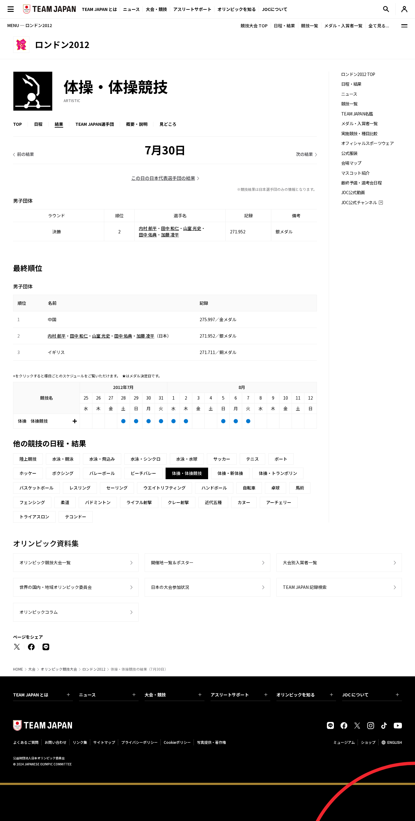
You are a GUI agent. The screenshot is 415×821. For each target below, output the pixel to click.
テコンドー (75, 517)
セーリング (117, 488)
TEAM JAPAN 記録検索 (305, 587)
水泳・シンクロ (145, 459)
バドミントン (98, 502)
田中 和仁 (170, 228)
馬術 (300, 488)
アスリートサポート (192, 9)
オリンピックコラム (38, 612)
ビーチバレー (143, 473)
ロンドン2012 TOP (358, 74)
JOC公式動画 (353, 192)
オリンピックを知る (237, 9)
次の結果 (304, 154)
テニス (252, 459)
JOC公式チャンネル (359, 202)
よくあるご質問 (26, 742)
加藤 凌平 (170, 235)
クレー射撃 (178, 502)
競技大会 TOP (254, 25)
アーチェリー (278, 502)
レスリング (80, 488)
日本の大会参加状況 (170, 587)
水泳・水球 (186, 459)
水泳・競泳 (63, 459)
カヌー (244, 502)
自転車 (249, 488)
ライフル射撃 (139, 502)
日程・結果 (284, 25)
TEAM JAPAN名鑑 (357, 114)
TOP (17, 124)
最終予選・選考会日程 (361, 183)
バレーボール (102, 473)
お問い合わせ (56, 742)
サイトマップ (104, 742)
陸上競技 (27, 459)
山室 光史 (192, 228)
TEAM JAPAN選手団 (94, 124)
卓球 (275, 488)
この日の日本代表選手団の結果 (163, 178)
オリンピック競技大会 (59, 669)
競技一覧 (309, 25)
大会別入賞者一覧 (300, 562)
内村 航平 (148, 228)
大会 (32, 669)
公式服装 (349, 153)
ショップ (368, 742)
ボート (281, 459)
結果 (59, 124)
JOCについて (274, 9)
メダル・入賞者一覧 (343, 25)
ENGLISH (394, 742)
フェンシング (32, 502)
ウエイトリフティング (164, 488)
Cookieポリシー (177, 742)
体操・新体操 (230, 473)
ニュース (131, 9)
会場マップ (351, 163)
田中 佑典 (148, 235)
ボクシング (63, 473)
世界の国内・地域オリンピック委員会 (55, 587)
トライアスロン (34, 517)
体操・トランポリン (278, 473)
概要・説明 (136, 124)
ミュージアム (344, 742)
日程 (38, 124)
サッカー (221, 459)
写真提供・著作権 (211, 742)
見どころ (168, 124)
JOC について (355, 695)
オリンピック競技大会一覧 (44, 562)
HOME (18, 669)
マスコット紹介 (355, 173)
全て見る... (379, 25)
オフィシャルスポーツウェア (367, 143)
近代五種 (213, 502)
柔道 (65, 502)
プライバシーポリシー (139, 742)
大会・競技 (155, 695)
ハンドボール (214, 488)
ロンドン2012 (93, 669)
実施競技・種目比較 (359, 133)
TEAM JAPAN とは (30, 695)
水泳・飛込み (102, 459)
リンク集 (80, 742)
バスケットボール (36, 488)
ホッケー (27, 473)
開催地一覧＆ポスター (172, 562)
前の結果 (25, 154)
